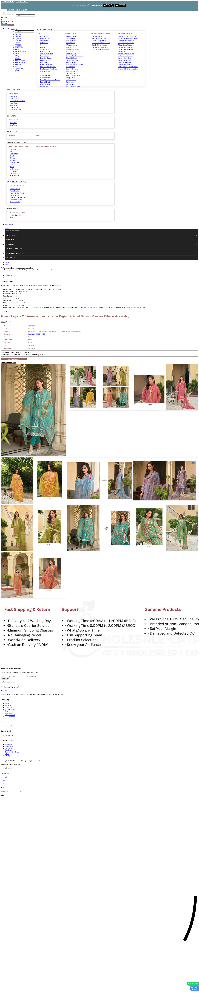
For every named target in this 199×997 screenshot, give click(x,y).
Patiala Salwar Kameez (99, 45)
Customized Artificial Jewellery (45, 146)
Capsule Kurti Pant (46, 54)
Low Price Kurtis (46, 62)
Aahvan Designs (20, 51)
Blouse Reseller (15, 195)
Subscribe (5, 678)
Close (13, 21)
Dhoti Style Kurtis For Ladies (50, 80)
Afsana (17, 70)
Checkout (11, 25)
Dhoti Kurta (14, 107)
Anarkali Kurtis (45, 71)
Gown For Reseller (16, 200)
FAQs (7, 754)
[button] (99, 994)
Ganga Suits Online (124, 62)
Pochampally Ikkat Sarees (74, 64)
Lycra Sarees (70, 51)
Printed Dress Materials (125, 64)
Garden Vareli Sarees (73, 60)
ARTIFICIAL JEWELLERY (18, 146)
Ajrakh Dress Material (125, 45)
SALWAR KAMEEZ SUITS (100, 33)
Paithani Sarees (71, 62)
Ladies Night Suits (16, 215)
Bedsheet (12, 135)
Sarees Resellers (15, 189)
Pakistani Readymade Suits (101, 43)
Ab (16, 66)
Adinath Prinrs (19, 68)
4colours (17, 42)
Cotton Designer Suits (99, 40)
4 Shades (18, 40)
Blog (6, 711)
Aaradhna (18, 59)
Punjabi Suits (122, 51)
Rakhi (12, 167)
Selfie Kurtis (44, 43)
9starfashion (19, 47)
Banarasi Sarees (71, 40)
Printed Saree (70, 43)
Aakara (17, 53)
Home (7, 28)
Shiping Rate (9, 735)
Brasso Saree (70, 84)
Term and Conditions (12, 752)
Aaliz (16, 55)
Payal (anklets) (14, 162)
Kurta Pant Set (45, 51)
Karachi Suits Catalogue (126, 54)
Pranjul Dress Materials (125, 47)
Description (9, 275)
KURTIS (42, 33)
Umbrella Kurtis (45, 84)
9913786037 (5, 690)
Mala (11, 164)
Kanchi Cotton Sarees (73, 86)
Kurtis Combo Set (46, 64)
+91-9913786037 (8, 2)
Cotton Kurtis (44, 40)
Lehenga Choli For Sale (17, 197)
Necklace (13, 160)
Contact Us (11, 10)
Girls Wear (13, 125)
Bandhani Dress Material (126, 43)
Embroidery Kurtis (46, 86)
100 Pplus (18, 34)
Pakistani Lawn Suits (99, 38)
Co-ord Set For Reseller (17, 193)
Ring (11, 151)
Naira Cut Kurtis (45, 78)
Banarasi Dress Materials (126, 40)
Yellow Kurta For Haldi (17, 101)
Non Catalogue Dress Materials (128, 38)
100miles (18, 36)
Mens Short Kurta (15, 109)
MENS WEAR (13, 93)
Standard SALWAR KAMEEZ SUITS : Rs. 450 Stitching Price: (23, 355)
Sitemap (7, 756)
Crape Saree (70, 82)
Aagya (17, 49)
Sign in (18, 10)
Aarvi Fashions (20, 61)
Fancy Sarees (70, 78)
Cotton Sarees (70, 38)
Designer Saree (71, 36)
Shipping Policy (10, 748)
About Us (8, 705)
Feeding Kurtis (45, 36)
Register (24, 10)
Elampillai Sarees (71, 58)
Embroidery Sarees (72, 49)
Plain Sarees (70, 47)
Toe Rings (13, 171)
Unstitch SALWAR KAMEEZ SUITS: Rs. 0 (17, 352)
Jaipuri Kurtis (44, 49)
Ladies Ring (14, 169)
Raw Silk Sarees (71, 71)
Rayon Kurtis (44, 60)
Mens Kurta (14, 96)
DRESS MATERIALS (124, 33)
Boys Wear (13, 123)
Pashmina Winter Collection (127, 36)
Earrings (12, 158)
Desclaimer (8, 750)
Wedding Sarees (71, 45)
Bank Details (9, 713)
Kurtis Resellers (15, 191)
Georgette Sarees (71, 73)
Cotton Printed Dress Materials (128, 67)
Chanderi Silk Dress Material (127, 69)
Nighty (12, 217)
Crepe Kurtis (44, 56)
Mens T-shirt (14, 103)
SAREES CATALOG (72, 33)
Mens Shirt (13, 98)
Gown (42, 45)
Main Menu (9, 224)
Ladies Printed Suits (124, 58)
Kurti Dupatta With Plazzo (49, 69)
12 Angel (18, 38)
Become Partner (10, 709)
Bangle (12, 156)
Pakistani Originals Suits (100, 47)
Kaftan (42, 47)
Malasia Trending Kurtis (48, 67)
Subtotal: (4, 23)
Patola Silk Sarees (72, 69)
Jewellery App (14, 175)
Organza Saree (71, 80)
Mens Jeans (13, 105)
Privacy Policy (10, 744)
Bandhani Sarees (71, 54)
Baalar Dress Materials (125, 49)
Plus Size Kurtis (45, 58)
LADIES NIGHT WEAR (17, 212)
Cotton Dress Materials (125, 56)
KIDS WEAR (13, 120)
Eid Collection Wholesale (100, 49)
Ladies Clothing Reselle (17, 186)
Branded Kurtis (45, 82)
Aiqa (16, 72)
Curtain (37, 135)
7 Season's (18, 46)
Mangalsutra (14, 154)
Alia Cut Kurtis (45, 75)
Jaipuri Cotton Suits (124, 60)
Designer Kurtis (45, 38)
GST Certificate (10, 715)
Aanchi (17, 57)
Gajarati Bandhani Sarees (74, 56)
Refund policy (9, 746)
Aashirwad (18, 64)
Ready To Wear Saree (73, 75)
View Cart (4, 25)
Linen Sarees (70, 67)
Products (8, 264)
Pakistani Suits (97, 36)
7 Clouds (18, 44)
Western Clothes (15, 202)
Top (41, 73)
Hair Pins (13, 173)
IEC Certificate (10, 717)
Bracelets (13, 149)
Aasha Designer (20, 62)
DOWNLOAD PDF (9, 363)
